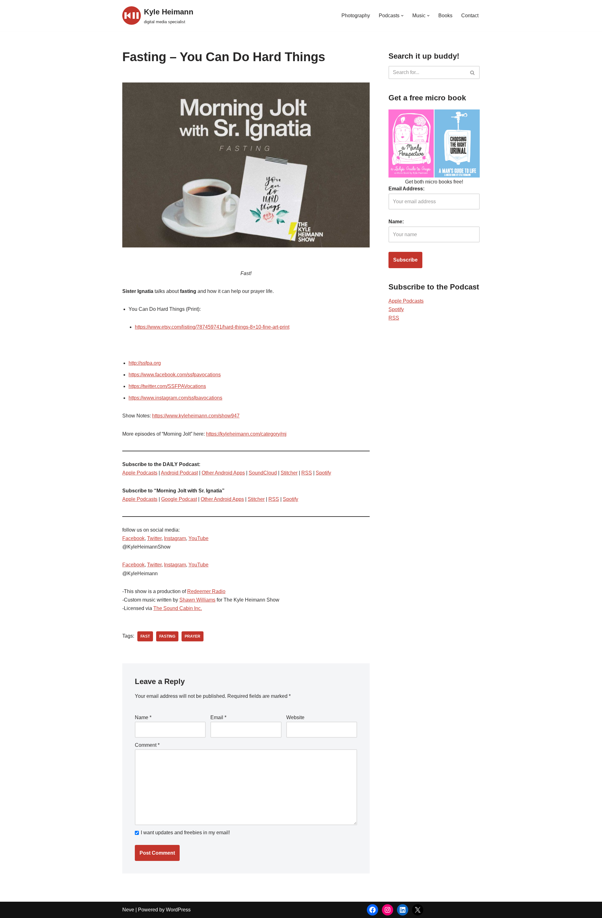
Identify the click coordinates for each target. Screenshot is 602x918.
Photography (355, 15)
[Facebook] (372, 909)
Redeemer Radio (206, 591)
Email (218, 717)
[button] (402, 15)
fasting (167, 636)
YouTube (198, 538)
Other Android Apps (223, 472)
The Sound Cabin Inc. (177, 608)
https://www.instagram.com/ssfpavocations (175, 398)
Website (295, 717)
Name (143, 717)
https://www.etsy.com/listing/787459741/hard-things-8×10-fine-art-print (212, 327)
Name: (396, 221)
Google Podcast (179, 499)
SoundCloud (263, 472)
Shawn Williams (197, 599)
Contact (469, 15)
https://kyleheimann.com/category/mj (246, 434)
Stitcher (289, 472)
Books (445, 15)
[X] (417, 909)
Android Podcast (179, 472)
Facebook (133, 538)
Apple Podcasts (139, 472)
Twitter (154, 538)
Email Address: (406, 188)
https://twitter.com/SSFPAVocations (167, 386)
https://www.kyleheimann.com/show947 (196, 415)
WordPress (178, 909)
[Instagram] (387, 909)
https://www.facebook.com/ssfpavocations (175, 374)
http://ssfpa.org (145, 363)
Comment (147, 745)
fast (145, 636)
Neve (128, 909)
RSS (306, 472)
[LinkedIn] (402, 909)
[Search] (473, 72)
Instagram (175, 538)
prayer (192, 636)
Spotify (323, 472)
